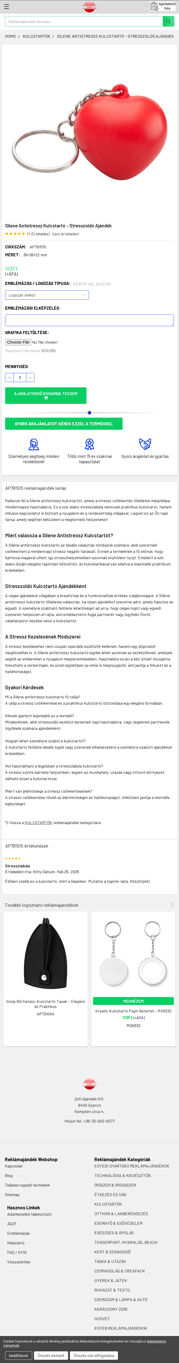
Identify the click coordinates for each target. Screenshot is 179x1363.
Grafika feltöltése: (27, 332)
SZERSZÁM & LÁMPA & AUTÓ (120, 1299)
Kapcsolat (14, 1165)
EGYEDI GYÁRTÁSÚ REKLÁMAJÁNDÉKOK (131, 1165)
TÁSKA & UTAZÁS (110, 1261)
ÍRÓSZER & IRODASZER (115, 1184)
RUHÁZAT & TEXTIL (112, 1289)
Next (171, 905)
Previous (165, 905)
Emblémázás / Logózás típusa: (58, 283)
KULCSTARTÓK (38, 822)
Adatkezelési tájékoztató (29, 1214)
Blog (9, 1175)
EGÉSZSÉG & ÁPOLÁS (114, 1232)
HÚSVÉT (102, 1318)
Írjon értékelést (65, 233)
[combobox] (89, 21)
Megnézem (133, 1001)
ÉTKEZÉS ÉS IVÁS (110, 1194)
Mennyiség (16, 366)
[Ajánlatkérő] (164, 6)
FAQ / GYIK (17, 1252)
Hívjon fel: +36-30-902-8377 (90, 1120)
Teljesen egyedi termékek (27, 1184)
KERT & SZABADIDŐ (112, 1251)
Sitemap (12, 1194)
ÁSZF (12, 1223)
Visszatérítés (18, 1261)
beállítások (18, 1355)
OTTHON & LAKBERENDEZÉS (121, 1213)
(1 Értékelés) (38, 233)
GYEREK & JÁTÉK (110, 1280)
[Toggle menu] (6, 6)
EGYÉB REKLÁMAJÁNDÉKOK (120, 1328)
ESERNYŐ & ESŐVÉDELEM (118, 1223)
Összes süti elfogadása (94, 1355)
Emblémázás (18, 1233)
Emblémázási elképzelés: (32, 308)
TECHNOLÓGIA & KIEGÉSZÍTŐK (122, 1175)
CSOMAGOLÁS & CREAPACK (119, 1270)
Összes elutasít (51, 1355)
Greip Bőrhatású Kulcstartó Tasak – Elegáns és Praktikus (45, 1004)
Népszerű (15, 1242)
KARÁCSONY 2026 (110, 1309)
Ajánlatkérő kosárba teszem (45, 393)
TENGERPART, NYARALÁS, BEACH (126, 1242)
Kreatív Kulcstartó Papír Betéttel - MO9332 (133, 1010)
